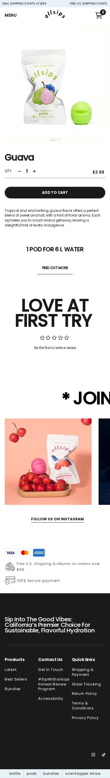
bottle (15, 773)
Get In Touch (50, 669)
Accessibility (50, 698)
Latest (10, 669)
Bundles (13, 689)
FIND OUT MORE (55, 267)
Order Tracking (86, 684)
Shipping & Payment (83, 672)
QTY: (8, 171)
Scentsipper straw (83, 773)
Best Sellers (16, 679)
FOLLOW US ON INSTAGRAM (57, 519)
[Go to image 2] (59, 139)
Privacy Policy (85, 718)
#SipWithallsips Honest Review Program (54, 684)
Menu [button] (11, 15)
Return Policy (84, 693)
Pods (32, 773)
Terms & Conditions (83, 706)
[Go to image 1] (53, 139)
